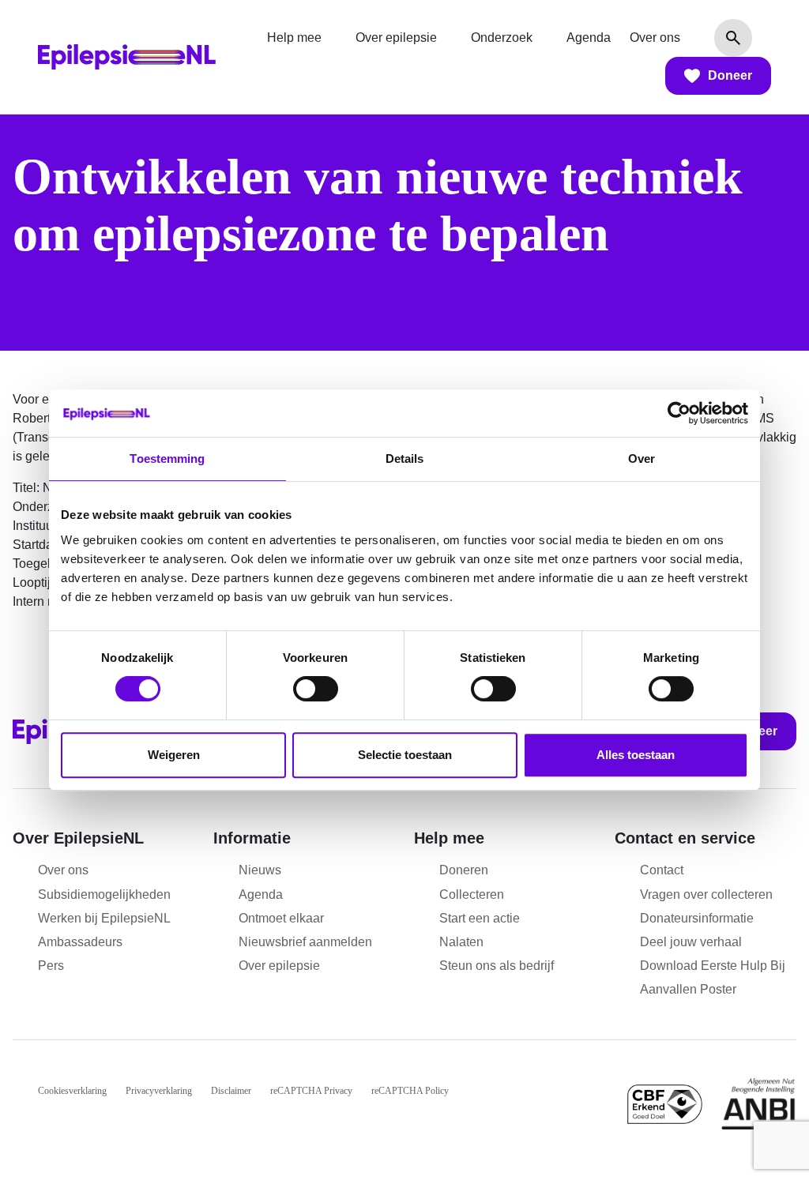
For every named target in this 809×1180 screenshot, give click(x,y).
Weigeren (174, 754)
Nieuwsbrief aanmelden (305, 942)
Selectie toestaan (405, 754)
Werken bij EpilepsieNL (104, 918)
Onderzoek (501, 37)
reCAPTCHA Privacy (311, 1090)
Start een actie (479, 918)
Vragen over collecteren (706, 894)
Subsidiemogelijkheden (104, 894)
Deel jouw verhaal (691, 942)
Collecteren (471, 894)
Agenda (588, 37)
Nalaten (461, 942)
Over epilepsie (396, 37)
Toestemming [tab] (167, 458)
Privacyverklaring (159, 1090)
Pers (51, 965)
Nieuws (260, 870)
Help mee (294, 37)
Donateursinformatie (697, 918)
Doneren (463, 870)
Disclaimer (231, 1090)
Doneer (730, 75)
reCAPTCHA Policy (410, 1090)
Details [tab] (405, 458)
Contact (661, 870)
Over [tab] (641, 458)
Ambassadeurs (80, 942)
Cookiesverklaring (72, 1090)
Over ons (655, 37)
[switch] (315, 688)
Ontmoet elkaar (281, 918)
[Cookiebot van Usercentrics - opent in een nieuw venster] (679, 413)
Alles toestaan (635, 754)
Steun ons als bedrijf (496, 965)
